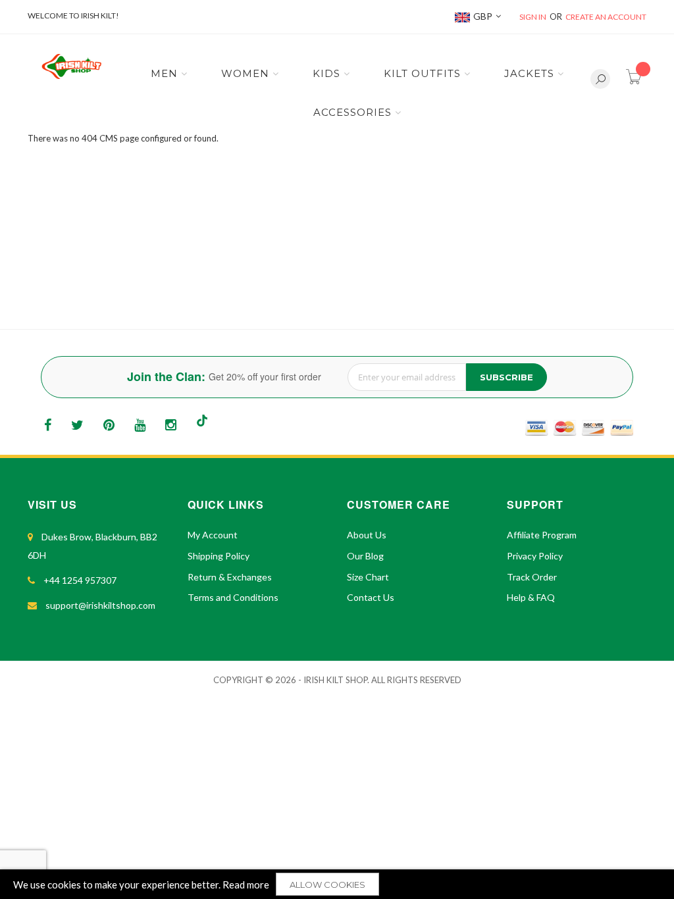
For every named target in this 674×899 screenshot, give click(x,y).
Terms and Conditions (233, 597)
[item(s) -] (635, 81)
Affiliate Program (542, 534)
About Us (366, 534)
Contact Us (370, 597)
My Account (213, 534)
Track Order (532, 576)
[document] (337, 884)
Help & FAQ (531, 597)
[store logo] (71, 66)
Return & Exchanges (230, 576)
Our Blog (365, 555)
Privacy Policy (535, 555)
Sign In (532, 17)
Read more (245, 884)
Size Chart (368, 576)
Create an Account (605, 17)
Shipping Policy (218, 555)
